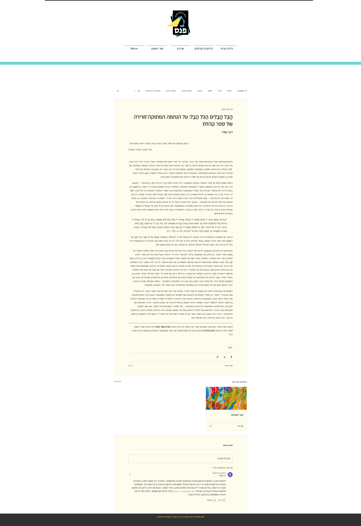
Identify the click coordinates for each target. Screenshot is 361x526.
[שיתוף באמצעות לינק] (217, 357)
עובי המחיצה (237, 414)
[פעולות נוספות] (130, 474)
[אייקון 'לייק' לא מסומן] (224, 500)
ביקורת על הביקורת (153, 91)
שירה (220, 91)
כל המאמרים (242, 91)
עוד (138, 91)
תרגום (199, 91)
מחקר (210, 91)
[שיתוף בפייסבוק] (231, 357)
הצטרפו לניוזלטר (164, 516)
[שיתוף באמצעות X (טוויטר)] (224, 357)
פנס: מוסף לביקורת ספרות (193, 516)
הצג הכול (117, 381)
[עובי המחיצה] (226, 398)
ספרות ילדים (171, 91)
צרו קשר (176, 516)
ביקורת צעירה (186, 91)
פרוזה (229, 91)
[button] (117, 91)
